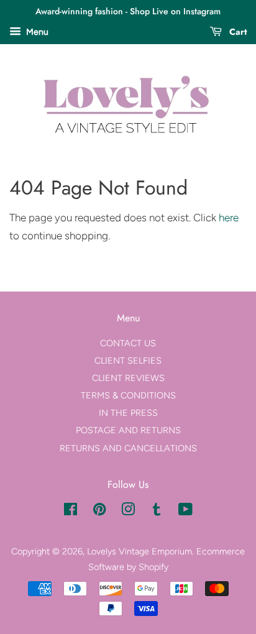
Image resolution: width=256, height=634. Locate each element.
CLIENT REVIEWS (128, 378)
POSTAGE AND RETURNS (128, 430)
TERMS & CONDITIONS (128, 395)
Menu (36, 32)
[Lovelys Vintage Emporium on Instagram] (128, 511)
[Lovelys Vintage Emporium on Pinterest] (99, 511)
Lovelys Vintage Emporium (139, 551)
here (229, 217)
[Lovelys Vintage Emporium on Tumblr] (156, 511)
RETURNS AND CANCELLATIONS (128, 448)
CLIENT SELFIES (128, 360)
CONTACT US (128, 343)
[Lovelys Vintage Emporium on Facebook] (70, 511)
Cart (237, 31)
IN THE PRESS (128, 412)
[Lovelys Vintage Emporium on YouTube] (185, 511)
